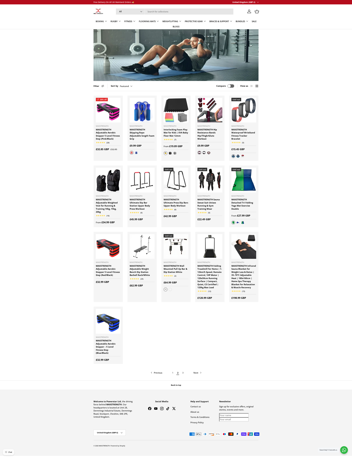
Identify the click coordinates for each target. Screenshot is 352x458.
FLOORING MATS (147, 21)
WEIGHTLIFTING (170, 21)
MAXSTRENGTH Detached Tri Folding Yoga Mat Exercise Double (242, 204)
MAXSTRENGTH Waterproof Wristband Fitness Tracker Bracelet (243, 134)
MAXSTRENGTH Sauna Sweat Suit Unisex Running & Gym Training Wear (208, 204)
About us (194, 411)
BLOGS (176, 26)
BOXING (100, 21)
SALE (254, 21)
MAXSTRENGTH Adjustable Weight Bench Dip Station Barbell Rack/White (140, 270)
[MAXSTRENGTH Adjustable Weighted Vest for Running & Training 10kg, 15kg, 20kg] (108, 180)
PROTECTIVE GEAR (194, 21)
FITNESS (128, 21)
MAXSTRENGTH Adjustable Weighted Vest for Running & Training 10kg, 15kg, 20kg (107, 205)
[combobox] (174, 12)
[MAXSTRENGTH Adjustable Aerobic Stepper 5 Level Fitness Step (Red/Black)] (108, 246)
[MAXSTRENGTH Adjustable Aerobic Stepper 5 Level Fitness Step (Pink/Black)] (108, 110)
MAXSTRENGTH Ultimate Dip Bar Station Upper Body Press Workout (140, 204)
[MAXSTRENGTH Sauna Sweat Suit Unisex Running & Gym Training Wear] (209, 180)
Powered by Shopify (118, 446)
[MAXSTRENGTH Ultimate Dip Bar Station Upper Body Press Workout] (142, 180)
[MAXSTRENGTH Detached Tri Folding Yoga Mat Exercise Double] (243, 180)
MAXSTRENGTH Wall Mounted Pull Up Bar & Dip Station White (175, 268)
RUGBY (114, 21)
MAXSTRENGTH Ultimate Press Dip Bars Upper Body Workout (176, 202)
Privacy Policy (197, 422)
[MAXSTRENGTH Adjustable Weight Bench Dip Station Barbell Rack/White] (142, 246)
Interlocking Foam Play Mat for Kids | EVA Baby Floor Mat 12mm (176, 132)
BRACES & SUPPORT (219, 21)
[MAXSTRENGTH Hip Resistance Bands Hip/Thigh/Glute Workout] (209, 110)
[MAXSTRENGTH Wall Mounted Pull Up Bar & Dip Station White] (176, 246)
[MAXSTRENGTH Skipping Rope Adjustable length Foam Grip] (142, 110)
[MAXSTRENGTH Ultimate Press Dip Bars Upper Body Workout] (176, 180)
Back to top (176, 385)
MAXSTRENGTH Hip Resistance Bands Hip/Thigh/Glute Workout (207, 134)
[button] (257, 11)
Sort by (114, 85)
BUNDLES (240, 21)
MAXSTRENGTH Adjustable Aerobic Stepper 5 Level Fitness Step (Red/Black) (108, 270)
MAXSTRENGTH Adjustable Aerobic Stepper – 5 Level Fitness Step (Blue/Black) (106, 346)
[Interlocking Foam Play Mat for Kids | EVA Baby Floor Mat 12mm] (176, 110)
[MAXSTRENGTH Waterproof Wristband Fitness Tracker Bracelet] (243, 110)
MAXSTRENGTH (104, 446)
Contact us (195, 406)
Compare (221, 85)
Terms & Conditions (199, 417)
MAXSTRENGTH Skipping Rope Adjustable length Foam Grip (142, 134)
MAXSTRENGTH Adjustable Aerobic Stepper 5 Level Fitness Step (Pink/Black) (108, 134)
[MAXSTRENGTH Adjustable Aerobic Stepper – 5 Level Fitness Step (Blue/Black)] (108, 321)
